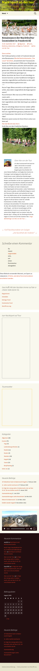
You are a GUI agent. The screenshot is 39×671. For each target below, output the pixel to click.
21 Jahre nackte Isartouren (10, 485)
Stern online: (6, 53)
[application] (19, 521)
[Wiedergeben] (5, 529)
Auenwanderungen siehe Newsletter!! (13, 496)
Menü (4, 13)
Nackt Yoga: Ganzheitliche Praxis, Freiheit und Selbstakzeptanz (13, 550)
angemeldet (12, 253)
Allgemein (22, 44)
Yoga (5, 444)
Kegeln (6, 459)
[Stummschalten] (31, 529)
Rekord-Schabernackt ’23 (9, 500)
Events (4, 441)
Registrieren (6, 293)
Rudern (6, 453)
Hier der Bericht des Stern (11, 124)
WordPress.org (6, 306)
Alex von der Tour (9, 557)
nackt (30, 44)
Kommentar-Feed (7, 303)
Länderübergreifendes (11, 447)
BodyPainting (8, 465)
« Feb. (8, 619)
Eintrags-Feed (6, 300)
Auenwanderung (7, 493)
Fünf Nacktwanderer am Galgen (16, 229)
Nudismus (5, 46)
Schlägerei (19, 46)
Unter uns (5, 469)
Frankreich (26, 46)
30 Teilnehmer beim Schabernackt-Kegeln (14, 482)
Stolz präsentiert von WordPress (27, 667)
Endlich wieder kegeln (8, 503)
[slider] (18, 528)
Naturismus (11, 46)
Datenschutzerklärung (8, 667)
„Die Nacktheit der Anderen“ (25, 232)
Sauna (6, 462)
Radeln (6, 450)
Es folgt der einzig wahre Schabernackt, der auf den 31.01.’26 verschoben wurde (13, 644)
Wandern (6, 456)
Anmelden (5, 297)
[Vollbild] (34, 529)
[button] (20, 521)
